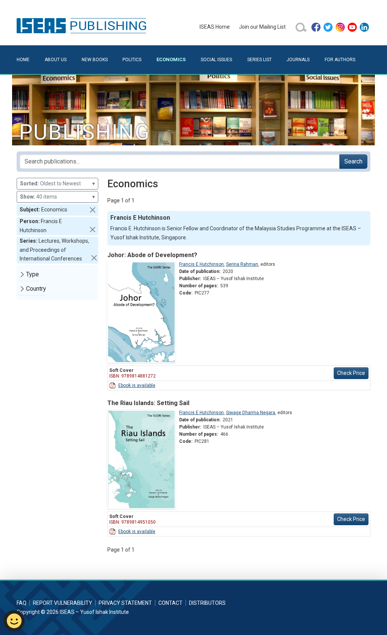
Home (23, 59)
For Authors (340, 59)
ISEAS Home (215, 27)
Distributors (207, 603)
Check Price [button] (351, 373)
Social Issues (216, 59)
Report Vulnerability (62, 603)
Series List (259, 59)
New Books (95, 59)
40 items (57, 197)
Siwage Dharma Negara (250, 412)
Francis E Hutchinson (201, 264)
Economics (171, 59)
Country (36, 288)
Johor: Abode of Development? (152, 255)
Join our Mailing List (262, 27)
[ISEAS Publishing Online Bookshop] (83, 25)
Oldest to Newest (57, 183)
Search (353, 161)
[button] (92, 210)
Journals (298, 59)
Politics (131, 59)
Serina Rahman (242, 264)
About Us (56, 59)
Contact (170, 603)
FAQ (21, 603)
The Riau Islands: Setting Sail (148, 403)
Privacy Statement (125, 603)
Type (32, 274)
